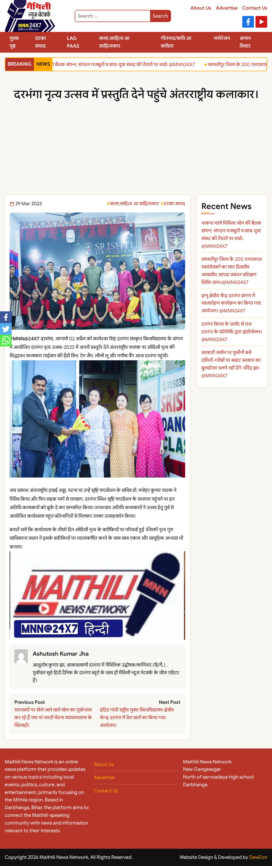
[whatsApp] (6, 340)
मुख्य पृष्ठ (14, 42)
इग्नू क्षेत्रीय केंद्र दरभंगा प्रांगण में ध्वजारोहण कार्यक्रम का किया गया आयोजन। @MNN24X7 (231, 303)
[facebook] (6, 317)
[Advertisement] (136, 155)
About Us (200, 8)
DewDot (258, 857)
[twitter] (6, 329)
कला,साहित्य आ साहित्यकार (114, 42)
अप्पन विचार (245, 42)
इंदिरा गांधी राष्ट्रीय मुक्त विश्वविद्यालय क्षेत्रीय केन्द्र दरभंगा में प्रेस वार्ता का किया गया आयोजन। (137, 717)
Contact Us (254, 8)
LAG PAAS (73, 42)
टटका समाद (40, 42)
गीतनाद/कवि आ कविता (176, 42)
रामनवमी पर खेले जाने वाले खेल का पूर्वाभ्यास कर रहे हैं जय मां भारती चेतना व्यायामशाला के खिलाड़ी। (53, 717)
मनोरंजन (222, 38)
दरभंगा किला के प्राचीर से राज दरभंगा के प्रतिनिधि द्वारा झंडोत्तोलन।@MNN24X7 (231, 331)
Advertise (226, 8)
